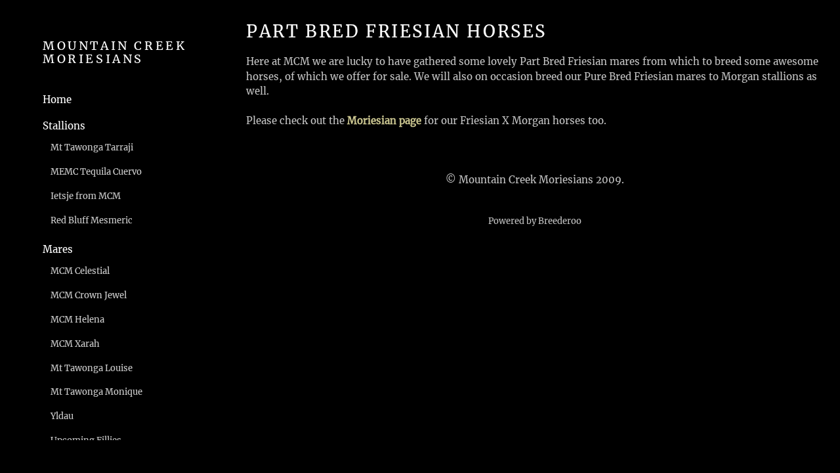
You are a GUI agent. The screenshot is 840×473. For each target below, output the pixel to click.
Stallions (64, 126)
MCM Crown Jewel (89, 295)
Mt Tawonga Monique (96, 391)
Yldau (62, 416)
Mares (58, 249)
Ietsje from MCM (86, 196)
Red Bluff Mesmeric (92, 220)
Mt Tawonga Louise (92, 368)
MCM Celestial (80, 271)
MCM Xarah (75, 343)
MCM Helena (77, 319)
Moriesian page (384, 120)
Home (57, 99)
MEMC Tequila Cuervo (96, 171)
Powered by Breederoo (534, 221)
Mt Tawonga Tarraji (92, 147)
